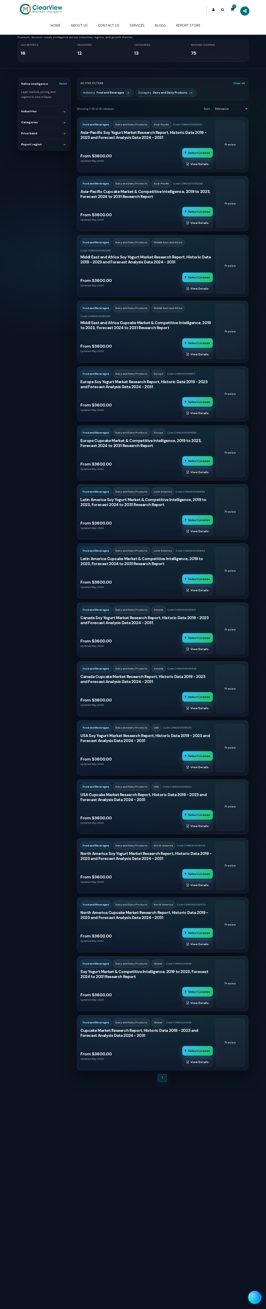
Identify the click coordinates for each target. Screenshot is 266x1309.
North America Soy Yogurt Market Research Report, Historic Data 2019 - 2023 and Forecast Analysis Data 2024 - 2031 (146, 856)
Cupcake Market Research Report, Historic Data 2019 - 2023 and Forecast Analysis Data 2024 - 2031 (139, 1033)
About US (79, 25)
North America (163, 845)
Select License (199, 153)
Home (55, 25)
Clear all (239, 83)
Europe (158, 373)
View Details (200, 164)
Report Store (188, 25)
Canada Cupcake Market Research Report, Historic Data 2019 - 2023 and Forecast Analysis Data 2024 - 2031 (143, 679)
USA (156, 727)
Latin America (163, 491)
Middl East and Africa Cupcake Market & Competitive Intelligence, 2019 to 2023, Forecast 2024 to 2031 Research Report (145, 325)
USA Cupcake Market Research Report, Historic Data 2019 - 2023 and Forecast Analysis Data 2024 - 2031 (143, 797)
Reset (63, 83)
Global (158, 963)
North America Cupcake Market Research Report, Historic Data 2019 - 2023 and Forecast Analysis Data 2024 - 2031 (144, 915)
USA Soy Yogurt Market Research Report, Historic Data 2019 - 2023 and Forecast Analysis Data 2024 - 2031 (145, 738)
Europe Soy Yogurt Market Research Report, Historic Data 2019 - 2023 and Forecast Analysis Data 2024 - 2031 (144, 384)
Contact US (108, 25)
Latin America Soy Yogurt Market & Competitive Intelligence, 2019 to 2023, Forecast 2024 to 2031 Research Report (143, 502)
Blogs (160, 25)
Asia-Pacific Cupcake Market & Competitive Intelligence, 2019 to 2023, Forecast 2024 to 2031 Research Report (145, 194)
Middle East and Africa (168, 242)
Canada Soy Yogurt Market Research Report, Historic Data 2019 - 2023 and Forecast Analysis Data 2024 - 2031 (144, 620)
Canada (158, 609)
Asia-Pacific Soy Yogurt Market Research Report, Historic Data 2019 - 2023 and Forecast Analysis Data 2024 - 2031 (143, 135)
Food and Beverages (96, 124)
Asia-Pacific (161, 124)
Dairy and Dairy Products (131, 124)
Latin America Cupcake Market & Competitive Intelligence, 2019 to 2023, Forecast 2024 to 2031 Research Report (141, 561)
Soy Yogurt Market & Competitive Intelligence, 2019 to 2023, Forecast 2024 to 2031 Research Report (144, 974)
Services (137, 25)
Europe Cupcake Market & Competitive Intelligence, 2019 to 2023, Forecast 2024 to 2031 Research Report (141, 443)
